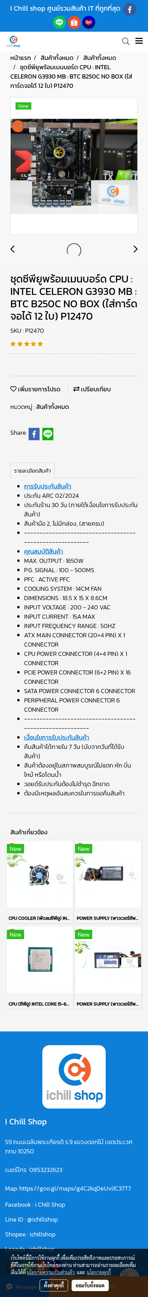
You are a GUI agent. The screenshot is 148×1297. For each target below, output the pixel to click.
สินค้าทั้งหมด (52, 406)
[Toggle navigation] (139, 41)
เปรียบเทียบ (95, 389)
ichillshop (43, 1234)
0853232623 (45, 1169)
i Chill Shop (50, 1204)
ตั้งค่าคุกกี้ (54, 1285)
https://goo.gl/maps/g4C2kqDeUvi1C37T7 (75, 1188)
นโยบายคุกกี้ (99, 1272)
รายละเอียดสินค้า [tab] (32, 470)
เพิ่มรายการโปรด (39, 389)
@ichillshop (42, 1219)
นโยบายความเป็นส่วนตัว (51, 1272)
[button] (123, 41)
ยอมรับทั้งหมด (90, 1285)
